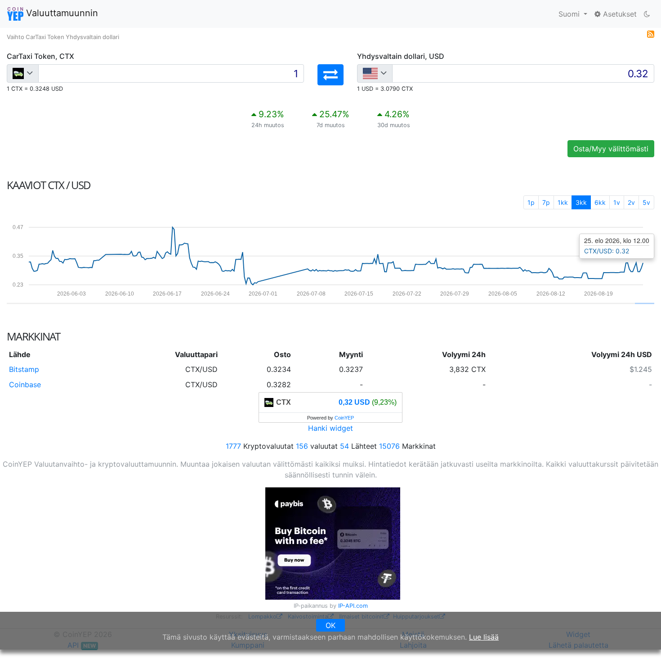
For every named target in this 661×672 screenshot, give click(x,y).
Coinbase (25, 384)
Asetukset (619, 13)
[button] (330, 74)
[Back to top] (641, 652)
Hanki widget (330, 428)
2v (631, 202)
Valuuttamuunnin (60, 13)
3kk (581, 202)
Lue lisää (484, 636)
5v (646, 202)
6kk (600, 202)
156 (302, 446)
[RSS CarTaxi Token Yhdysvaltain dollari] (650, 33)
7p (546, 202)
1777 (233, 446)
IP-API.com (353, 605)
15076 (389, 446)
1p (531, 202)
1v (616, 202)
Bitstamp (24, 369)
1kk (563, 202)
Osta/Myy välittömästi (610, 148)
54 (344, 446)
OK (330, 625)
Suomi (570, 13)
